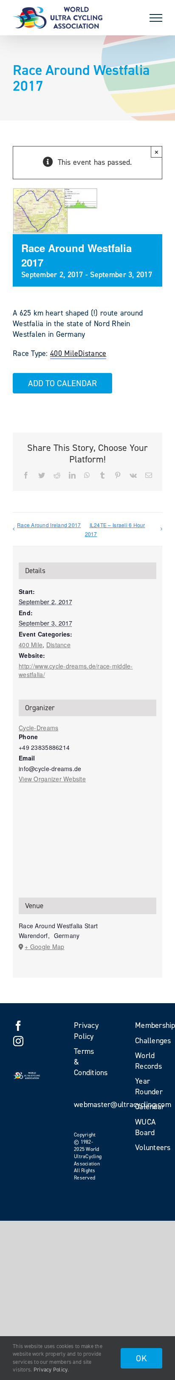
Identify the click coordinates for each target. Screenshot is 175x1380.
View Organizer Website (52, 779)
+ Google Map (44, 946)
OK (141, 1358)
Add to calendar (62, 383)
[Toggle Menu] (156, 18)
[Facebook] (18, 1025)
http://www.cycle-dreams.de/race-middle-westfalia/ (76, 670)
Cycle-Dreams (38, 727)
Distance (92, 353)
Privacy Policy (51, 1369)
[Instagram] (18, 1041)
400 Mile (64, 353)
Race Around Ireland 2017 (49, 524)
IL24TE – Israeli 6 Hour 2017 (115, 529)
